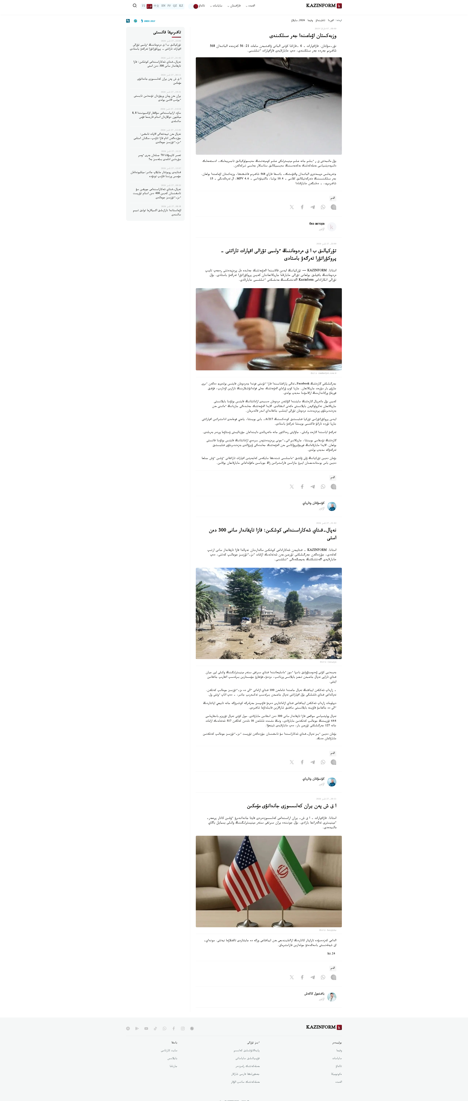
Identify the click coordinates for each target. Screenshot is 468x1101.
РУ (169, 6)
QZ (175, 6)
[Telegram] (313, 208)
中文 (156, 6)
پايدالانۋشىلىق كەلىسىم (247, 1051)
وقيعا (310, 21)
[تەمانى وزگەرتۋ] (193, 6)
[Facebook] (302, 208)
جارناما (173, 1067)
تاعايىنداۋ (320, 21)
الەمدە (338, 1082)
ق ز (149, 6)
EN (163, 6)
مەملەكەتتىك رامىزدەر (248, 1067)
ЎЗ (143, 6)
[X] (292, 208)
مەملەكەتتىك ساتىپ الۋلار (245, 1082)
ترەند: (339, 20)
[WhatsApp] (323, 208)
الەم (333, 198)
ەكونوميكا (336, 1075)
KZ (181, 6)
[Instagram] (333, 208)
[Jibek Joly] (147, 21)
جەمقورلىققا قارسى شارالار (245, 1075)
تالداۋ (202, 6)
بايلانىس (172, 1059)
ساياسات (337, 1059)
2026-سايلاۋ (298, 21)
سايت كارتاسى (169, 1051)
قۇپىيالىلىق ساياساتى (247, 1059)
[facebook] (174, 1028)
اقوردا (331, 21)
